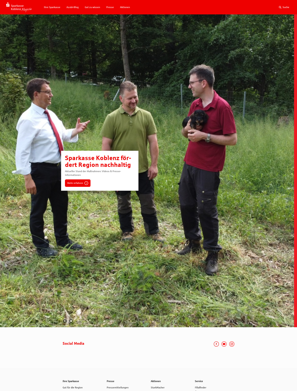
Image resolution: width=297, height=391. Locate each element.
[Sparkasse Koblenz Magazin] (19, 7)
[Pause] (71, 321)
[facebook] (216, 344)
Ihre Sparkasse (52, 7)
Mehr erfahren (75, 183)
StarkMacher (158, 387)
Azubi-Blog (73, 7)
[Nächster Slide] (232, 321)
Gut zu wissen (92, 7)
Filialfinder (200, 387)
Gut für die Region (73, 387)
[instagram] (231, 344)
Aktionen (125, 7)
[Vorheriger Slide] (65, 321)
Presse (110, 7)
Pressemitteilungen (118, 387)
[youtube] (224, 344)
